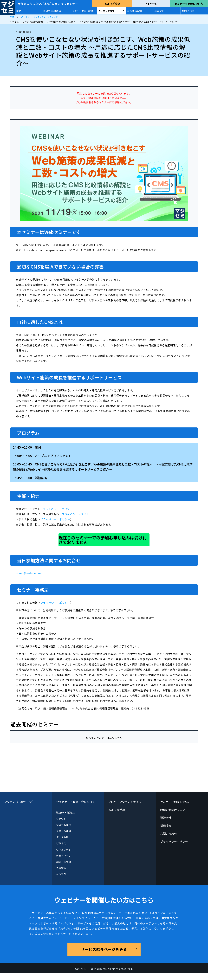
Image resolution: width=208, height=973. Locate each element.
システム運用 (63, 831)
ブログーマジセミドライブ (125, 802)
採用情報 (165, 826)
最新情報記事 (134, 11)
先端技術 (61, 868)
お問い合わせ (168, 833)
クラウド (61, 818)
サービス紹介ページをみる (104, 949)
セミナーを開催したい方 (189, 4)
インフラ (61, 874)
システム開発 (63, 824)
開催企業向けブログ (172, 810)
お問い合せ (188, 11)
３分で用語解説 (52, 11)
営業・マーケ (63, 855)
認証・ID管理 (63, 861)
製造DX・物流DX (65, 812)
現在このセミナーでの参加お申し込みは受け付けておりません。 (102, 540)
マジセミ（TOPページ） (19, 802)
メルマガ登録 (112, 4)
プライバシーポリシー (174, 841)
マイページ (150, 4)
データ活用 (62, 837)
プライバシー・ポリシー (57, 509)
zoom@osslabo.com (29, 573)
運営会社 (159, 11)
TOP (18, 11)
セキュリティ (63, 849)
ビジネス (61, 843)
